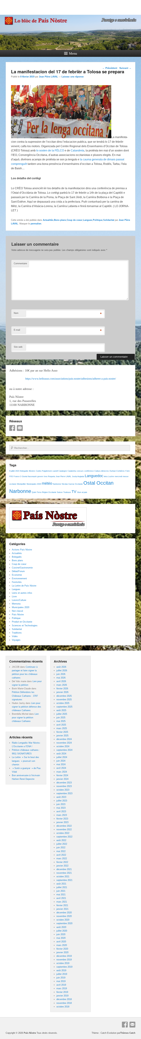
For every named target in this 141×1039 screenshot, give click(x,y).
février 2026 (62, 688)
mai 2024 (61, 764)
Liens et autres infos (22, 593)
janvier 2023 (62, 822)
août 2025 (61, 710)
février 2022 (62, 862)
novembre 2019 (64, 959)
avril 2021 (61, 898)
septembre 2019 (64, 967)
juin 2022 (60, 847)
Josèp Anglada (78, 476)
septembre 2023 (64, 793)
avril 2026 (61, 681)
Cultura (97, 471)
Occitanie (79, 484)
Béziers (32, 471)
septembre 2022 (64, 836)
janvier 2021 (62, 909)
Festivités (17, 582)
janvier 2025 (62, 735)
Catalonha (72, 471)
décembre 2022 (64, 826)
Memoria (16, 603)
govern (40, 476)
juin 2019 (60, 977)
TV (74, 491)
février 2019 (62, 992)
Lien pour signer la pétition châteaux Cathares (25, 717)
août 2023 (61, 797)
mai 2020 (61, 938)
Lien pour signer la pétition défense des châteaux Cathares (26, 707)
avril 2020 (61, 941)
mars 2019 (61, 988)
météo (47, 483)
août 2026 (61, 667)
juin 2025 (60, 717)
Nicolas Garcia (68, 484)
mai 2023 (61, 808)
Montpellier (21, 484)
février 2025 (62, 732)
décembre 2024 (64, 739)
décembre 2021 (64, 869)
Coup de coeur (74, 220)
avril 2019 (61, 985)
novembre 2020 (64, 916)
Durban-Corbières (117, 471)
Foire (127, 471)
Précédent (109, 68)
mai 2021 (61, 894)
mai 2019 (61, 981)
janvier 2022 (62, 865)
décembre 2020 (64, 912)
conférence (89, 471)
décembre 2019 (64, 956)
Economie (17, 575)
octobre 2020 (62, 919)
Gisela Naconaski (29, 476)
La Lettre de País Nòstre (24, 585)
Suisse (60, 492)
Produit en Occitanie (22, 621)
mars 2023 (61, 815)
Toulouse (67, 492)
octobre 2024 (62, 746)
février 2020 (62, 948)
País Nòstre (18, 614)
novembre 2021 (64, 873)
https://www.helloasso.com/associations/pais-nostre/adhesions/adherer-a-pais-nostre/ (70, 378)
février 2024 (62, 775)
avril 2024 (61, 768)
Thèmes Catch (127, 1033)
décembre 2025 (64, 696)
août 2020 (61, 927)
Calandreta (77, 150)
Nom (16, 313)
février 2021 (62, 905)
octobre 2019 (62, 963)
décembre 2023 (64, 782)
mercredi (118, 476)
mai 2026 (61, 677)
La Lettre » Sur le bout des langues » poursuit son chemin (25, 761)
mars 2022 (61, 858)
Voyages (16, 640)
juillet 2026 (61, 670)
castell (55, 471)
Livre (14, 596)
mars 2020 (61, 945)
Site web (18, 347)
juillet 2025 (61, 714)
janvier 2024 (62, 779)
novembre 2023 (64, 786)
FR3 (11, 476)
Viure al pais (82, 492)
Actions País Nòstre (22, 549)
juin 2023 (60, 804)
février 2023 (62, 818)
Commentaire (20, 263)
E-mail (17, 330)
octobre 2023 (62, 790)
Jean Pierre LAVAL (63, 476)
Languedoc (94, 476)
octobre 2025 (62, 703)
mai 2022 (61, 851)
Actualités (48, 220)
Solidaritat (108, 220)
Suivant (125, 68)
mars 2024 (61, 771)
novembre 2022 (64, 829)
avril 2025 (61, 724)
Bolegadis (24, 471)
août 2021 (61, 883)
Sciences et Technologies (24, 625)
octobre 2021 (62, 876)
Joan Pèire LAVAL (48, 76)
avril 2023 (61, 811)
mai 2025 (61, 721)
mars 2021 (61, 901)
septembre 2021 (64, 880)
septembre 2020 (64, 923)
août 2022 (61, 840)
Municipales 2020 (34, 484)
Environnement (19, 578)
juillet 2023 (61, 800)
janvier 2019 (62, 995)
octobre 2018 (62, 1006)
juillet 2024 (61, 757)
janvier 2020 (62, 952)
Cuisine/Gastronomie (22, 567)
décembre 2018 (64, 999)
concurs (80, 471)
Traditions (17, 632)
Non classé (17, 611)
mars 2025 (61, 728)
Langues (87, 220)
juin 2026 (60, 674)
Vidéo (15, 636)
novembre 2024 (64, 742)
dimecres (105, 471)
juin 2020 (60, 934)
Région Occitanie (49, 492)
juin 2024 (60, 761)
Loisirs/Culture (19, 600)
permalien (36, 223)
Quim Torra (36, 492)
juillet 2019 (61, 974)
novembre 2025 (64, 699)
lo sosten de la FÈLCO (50, 150)
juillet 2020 (61, 930)
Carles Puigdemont (44, 471)
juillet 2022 (61, 844)
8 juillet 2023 (14, 471)
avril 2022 (61, 855)
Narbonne (57, 484)
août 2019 (61, 970)
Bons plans (60, 220)
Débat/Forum (18, 571)
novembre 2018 (64, 1003)
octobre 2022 (62, 833)
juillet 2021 (61, 887)
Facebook (12, 428)
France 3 (17, 476)
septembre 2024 (64, 750)
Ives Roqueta (49, 476)
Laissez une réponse (73, 76)
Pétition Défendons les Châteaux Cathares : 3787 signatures (25, 696)
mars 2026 (61, 685)
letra (105, 476)
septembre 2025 (64, 706)
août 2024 (61, 753)
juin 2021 (60, 891)
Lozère (111, 476)
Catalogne (62, 471)
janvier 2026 (62, 692)
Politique (97, 220)
